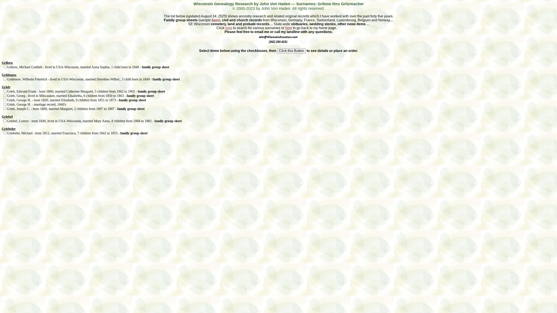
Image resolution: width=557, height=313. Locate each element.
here (215, 20)
